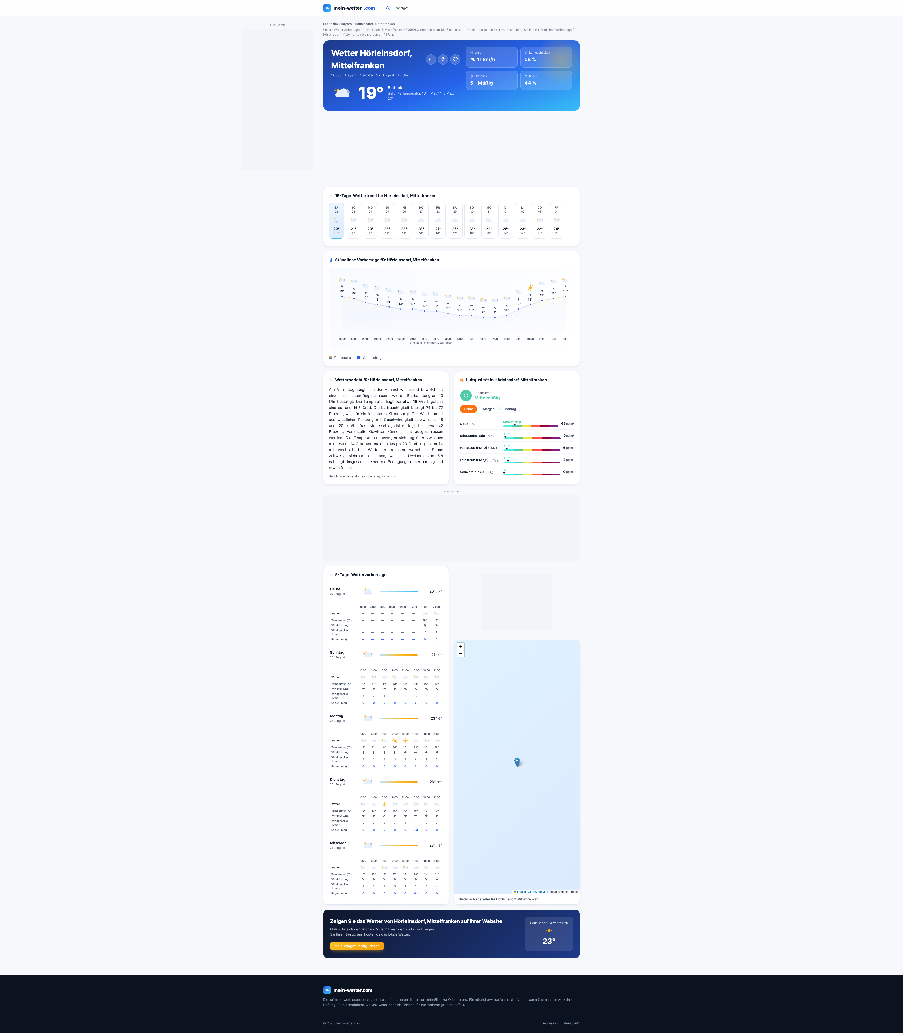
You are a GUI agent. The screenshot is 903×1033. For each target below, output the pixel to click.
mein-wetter (354, 8)
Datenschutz (570, 1023)
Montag (510, 409)
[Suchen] (388, 8)
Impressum (550, 1023)
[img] (517, 767)
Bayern (346, 24)
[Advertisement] (451, 149)
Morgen (489, 409)
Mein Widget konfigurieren (357, 946)
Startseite (330, 24)
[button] (517, 762)
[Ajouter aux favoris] (455, 59)
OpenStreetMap (538, 892)
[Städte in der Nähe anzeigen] (443, 59)
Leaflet (521, 892)
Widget (402, 8)
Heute (468, 409)
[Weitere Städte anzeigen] (431, 59)
